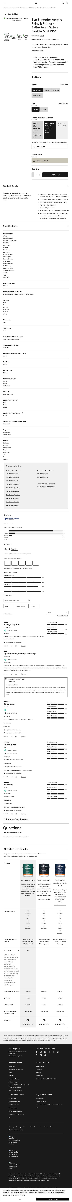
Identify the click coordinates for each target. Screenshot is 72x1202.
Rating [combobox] (6, 606)
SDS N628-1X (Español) (12, 484)
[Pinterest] (53, 1052)
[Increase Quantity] (39, 174)
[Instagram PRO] (45, 1052)
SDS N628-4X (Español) (13, 495)
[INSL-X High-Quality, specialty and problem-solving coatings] (17, 1153)
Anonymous (7, 656)
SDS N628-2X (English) (12, 473)
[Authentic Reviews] (12, 519)
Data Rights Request (15, 1087)
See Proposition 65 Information (46, 486)
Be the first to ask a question (12, 832)
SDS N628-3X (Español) (12, 488)
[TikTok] (45, 1055)
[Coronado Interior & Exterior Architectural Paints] (17, 1165)
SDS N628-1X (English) (12, 477)
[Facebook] (36, 1052)
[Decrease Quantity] (33, 174)
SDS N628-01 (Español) (12, 502)
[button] (63, 3)
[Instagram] (41, 1052)
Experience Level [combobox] (21, 606)
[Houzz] (36, 1055)
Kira (5, 747)
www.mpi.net (51, 1040)
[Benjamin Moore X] (57, 1052)
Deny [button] (19, 1199)
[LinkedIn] (41, 1055)
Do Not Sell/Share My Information (19, 1085)
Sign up (11, 1051)
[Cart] (67, 3)
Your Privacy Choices (15, 1090)
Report (23, 646)
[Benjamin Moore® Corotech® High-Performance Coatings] (17, 1140)
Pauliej (5, 787)
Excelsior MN (7, 627)
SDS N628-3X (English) (12, 498)
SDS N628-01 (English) (12, 505)
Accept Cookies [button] (53, 1199)
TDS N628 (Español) (42, 477)
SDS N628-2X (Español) (12, 480)
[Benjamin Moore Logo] (36, 3)
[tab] (7, 37)
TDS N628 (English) (42, 473)
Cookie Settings (20, 1195)
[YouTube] (49, 1052)
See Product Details (37, 50)
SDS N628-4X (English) (12, 491)
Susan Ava (6, 706)
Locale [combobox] (33, 606)
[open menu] (5, 3)
